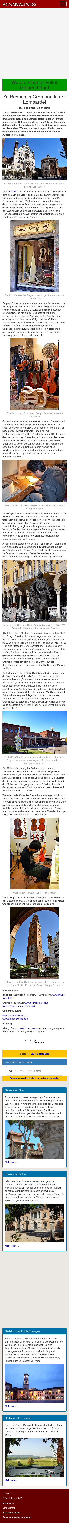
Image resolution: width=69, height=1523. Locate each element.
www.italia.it (8, 997)
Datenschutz (9, 1507)
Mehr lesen (10, 1162)
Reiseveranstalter (11, 1512)
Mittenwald (12, 191)
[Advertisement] (34, 43)
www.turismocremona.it (36, 1002)
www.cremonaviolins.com (15, 1018)
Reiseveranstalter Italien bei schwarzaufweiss (35, 1078)
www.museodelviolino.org (15, 1015)
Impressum (8, 1502)
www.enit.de (58, 994)
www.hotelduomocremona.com (35, 1028)
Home (6, 1493)
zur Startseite (40, 1054)
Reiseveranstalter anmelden (17, 1517)
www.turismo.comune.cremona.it (18, 1005)
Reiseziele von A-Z (12, 1498)
